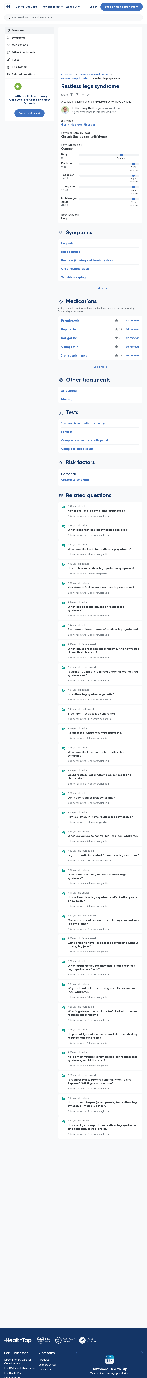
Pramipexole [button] (70, 320)
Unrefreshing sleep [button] (75, 269)
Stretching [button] (69, 391)
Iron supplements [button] (74, 355)
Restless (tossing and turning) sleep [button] (87, 260)
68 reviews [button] (132, 346)
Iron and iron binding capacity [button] (83, 423)
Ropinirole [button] (68, 329)
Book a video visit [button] (29, 113)
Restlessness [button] (70, 252)
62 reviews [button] (132, 338)
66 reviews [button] (132, 329)
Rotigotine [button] (69, 338)
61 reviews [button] (132, 320)
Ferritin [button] (66, 432)
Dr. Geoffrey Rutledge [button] (86, 108)
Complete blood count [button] (77, 449)
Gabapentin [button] (69, 347)
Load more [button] (100, 288)
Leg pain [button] (67, 243)
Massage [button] (67, 399)
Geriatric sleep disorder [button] (74, 78)
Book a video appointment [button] (121, 6)
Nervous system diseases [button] (93, 74)
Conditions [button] (67, 74)
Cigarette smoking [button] (75, 480)
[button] (7, 7)
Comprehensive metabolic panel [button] (84, 440)
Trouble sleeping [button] (73, 277)
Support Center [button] (47, 1364)
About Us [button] (44, 1359)
